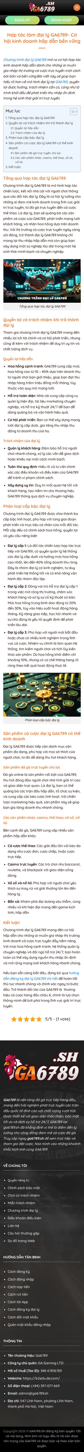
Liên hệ (13, 1226)
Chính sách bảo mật (24, 1188)
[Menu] (76, 7)
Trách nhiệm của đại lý (30, 132)
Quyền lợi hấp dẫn (27, 128)
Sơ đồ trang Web (21, 1241)
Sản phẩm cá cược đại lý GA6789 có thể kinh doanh (41, 145)
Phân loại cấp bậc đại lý (26, 138)
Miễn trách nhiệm (21, 1203)
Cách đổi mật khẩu (23, 1317)
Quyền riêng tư (18, 1180)
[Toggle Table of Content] (71, 111)
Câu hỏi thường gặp (23, 1233)
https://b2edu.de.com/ (41, 1378)
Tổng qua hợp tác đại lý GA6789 (31, 118)
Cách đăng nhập (21, 1279)
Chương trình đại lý (23, 1210)
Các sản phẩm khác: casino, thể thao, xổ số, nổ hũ (44, 160)
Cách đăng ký (19, 1271)
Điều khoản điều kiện (24, 1218)
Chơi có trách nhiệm (24, 1195)
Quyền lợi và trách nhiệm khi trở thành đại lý (41, 123)
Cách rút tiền (18, 1294)
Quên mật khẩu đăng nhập (29, 1324)
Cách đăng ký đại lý (23, 1309)
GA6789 (61, 82)
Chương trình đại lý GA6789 (24, 59)
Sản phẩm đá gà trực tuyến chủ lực (38, 153)
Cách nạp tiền (19, 1287)
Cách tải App (18, 1302)
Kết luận (15, 167)
